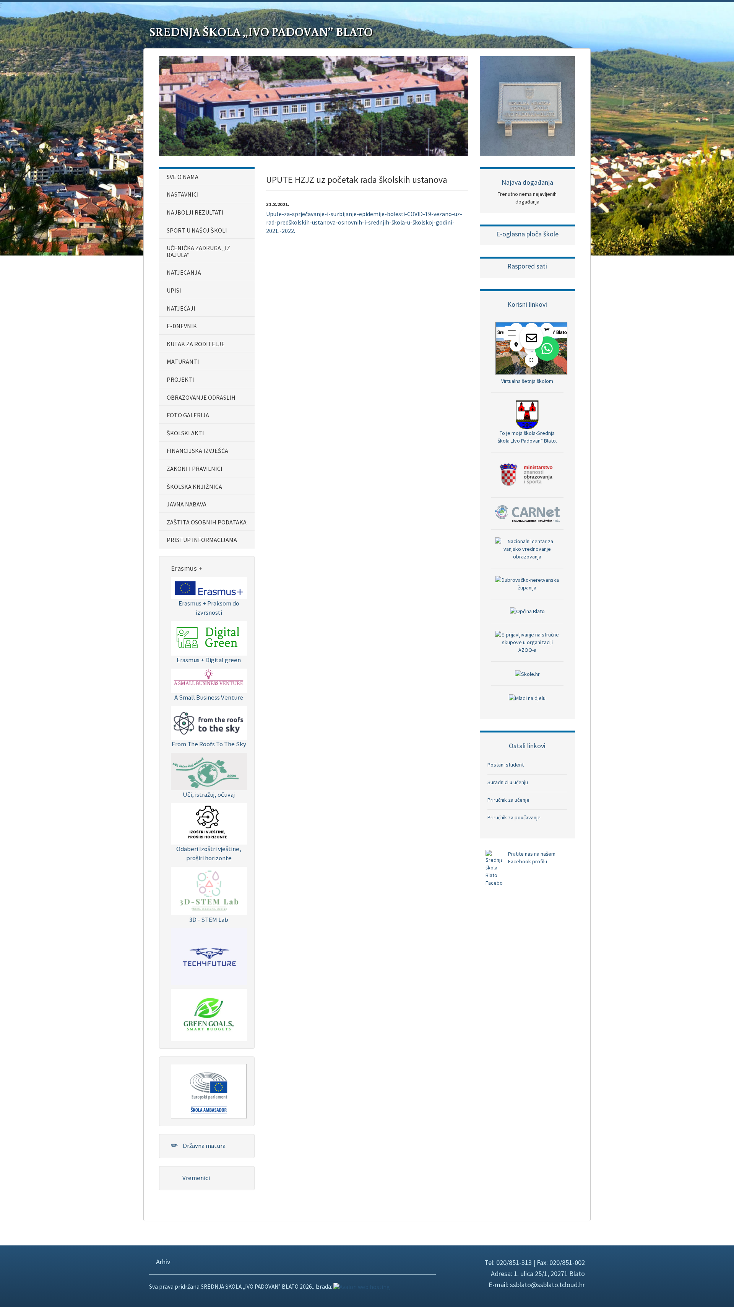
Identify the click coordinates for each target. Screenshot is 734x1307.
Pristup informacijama (202, 540)
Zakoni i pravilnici (194, 468)
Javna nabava (186, 504)
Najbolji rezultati (195, 212)
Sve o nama (182, 177)
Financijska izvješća (197, 450)
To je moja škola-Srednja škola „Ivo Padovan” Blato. (527, 437)
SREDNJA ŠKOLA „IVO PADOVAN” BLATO (261, 31)
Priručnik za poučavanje (514, 817)
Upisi (174, 290)
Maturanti (183, 361)
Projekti (180, 379)
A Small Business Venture (208, 697)
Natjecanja (184, 272)
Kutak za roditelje (196, 344)
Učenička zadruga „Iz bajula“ (198, 251)
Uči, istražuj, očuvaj (209, 794)
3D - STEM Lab (208, 919)
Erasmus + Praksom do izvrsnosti (209, 608)
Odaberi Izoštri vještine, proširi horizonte (208, 853)
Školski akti (185, 433)
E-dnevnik (182, 326)
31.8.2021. (277, 204)
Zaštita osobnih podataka (207, 522)
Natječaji (181, 308)
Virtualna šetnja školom (527, 381)
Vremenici (195, 1178)
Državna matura (204, 1145)
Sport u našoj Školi (197, 230)
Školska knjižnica (194, 486)
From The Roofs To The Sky (209, 744)
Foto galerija (188, 415)
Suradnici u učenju (507, 782)
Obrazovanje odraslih (201, 397)
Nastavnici (183, 194)
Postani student (505, 764)
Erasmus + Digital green (209, 660)
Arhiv (162, 1261)
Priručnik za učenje (508, 799)
